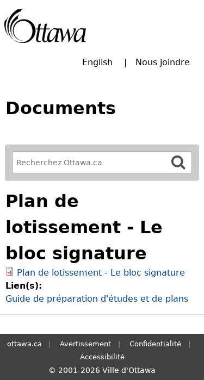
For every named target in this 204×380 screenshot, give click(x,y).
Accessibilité (102, 357)
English (97, 62)
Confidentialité (155, 344)
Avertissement (85, 344)
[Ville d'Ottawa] (45, 25)
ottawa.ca (24, 344)
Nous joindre (162, 62)
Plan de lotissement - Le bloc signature (101, 272)
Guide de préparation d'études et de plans (96, 299)
